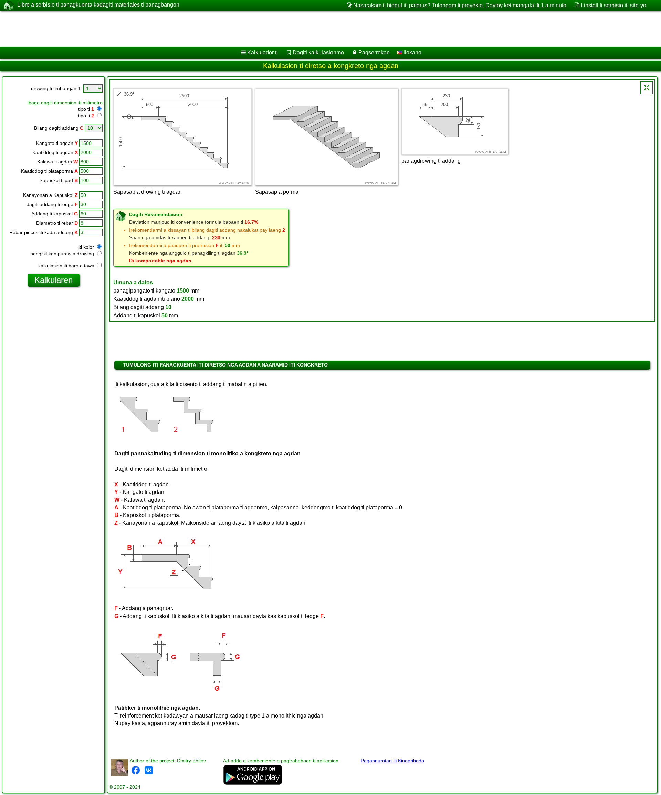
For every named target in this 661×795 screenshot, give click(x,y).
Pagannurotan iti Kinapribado (392, 760)
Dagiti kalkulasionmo (318, 52)
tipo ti (86, 109)
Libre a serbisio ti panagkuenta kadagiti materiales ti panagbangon (98, 5)
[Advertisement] (209, 28)
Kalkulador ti (262, 52)
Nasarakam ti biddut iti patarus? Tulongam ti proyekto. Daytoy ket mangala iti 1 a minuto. (460, 5)
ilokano (411, 52)
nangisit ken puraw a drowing (62, 253)
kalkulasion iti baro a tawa (67, 265)
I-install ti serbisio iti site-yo (613, 5)
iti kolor (86, 247)
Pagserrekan (374, 52)
